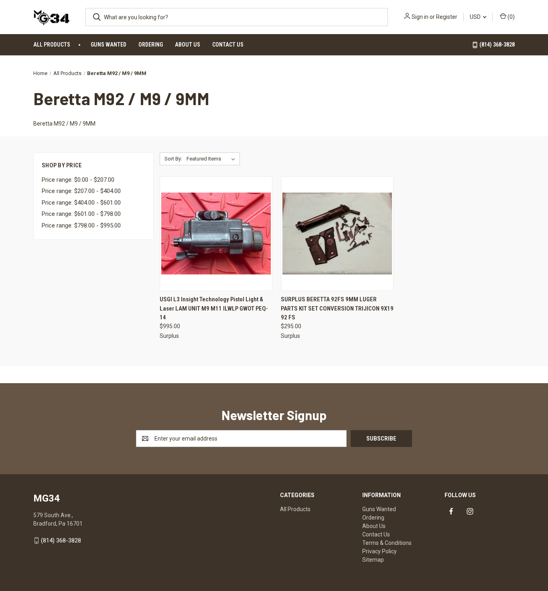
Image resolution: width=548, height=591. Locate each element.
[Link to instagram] (470, 511)
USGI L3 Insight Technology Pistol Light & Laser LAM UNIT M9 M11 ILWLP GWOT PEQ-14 (214, 308)
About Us (187, 44)
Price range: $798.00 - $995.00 (81, 225)
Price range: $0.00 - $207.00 (78, 179)
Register (446, 17)
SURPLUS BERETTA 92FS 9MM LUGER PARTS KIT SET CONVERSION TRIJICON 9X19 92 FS (337, 308)
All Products (51, 44)
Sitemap (373, 559)
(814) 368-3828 (496, 44)
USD (476, 17)
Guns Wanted (108, 44)
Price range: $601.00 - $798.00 (81, 213)
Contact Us (228, 44)
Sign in (420, 17)
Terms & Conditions (387, 543)
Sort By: (173, 159)
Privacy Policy (379, 551)
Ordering (150, 44)
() (510, 17)
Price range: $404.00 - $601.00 (81, 202)
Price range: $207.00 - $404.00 (81, 191)
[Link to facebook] (451, 511)
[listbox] (212, 159)
